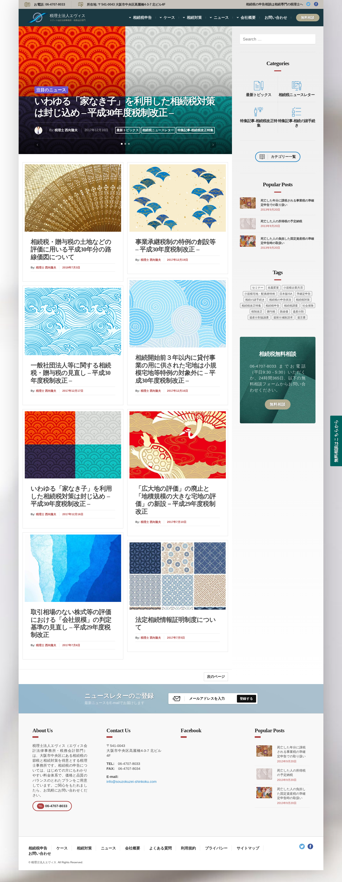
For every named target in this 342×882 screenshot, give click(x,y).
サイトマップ (248, 848)
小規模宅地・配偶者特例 (259, 293)
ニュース (221, 17)
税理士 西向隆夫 (66, 130)
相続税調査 (291, 305)
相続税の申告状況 (280, 299)
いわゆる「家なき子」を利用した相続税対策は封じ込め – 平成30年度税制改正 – (124, 107)
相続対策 (194, 17)
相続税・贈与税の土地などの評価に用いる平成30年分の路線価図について (71, 249)
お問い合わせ (276, 17)
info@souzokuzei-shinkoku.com (131, 782)
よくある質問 (160, 848)
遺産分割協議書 (259, 317)
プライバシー (216, 848)
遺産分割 (298, 311)
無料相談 (307, 18)
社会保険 (308, 305)
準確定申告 (304, 293)
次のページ (216, 677)
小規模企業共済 (293, 287)
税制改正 (256, 311)
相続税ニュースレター (158, 130)
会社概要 (248, 17)
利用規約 (188, 848)
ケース (169, 17)
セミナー (257, 287)
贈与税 (271, 311)
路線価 (284, 311)
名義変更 (273, 287)
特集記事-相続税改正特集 (195, 130)
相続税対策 (303, 299)
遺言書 (301, 317)
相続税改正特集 (251, 305)
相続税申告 (142, 17)
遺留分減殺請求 (283, 317)
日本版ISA (285, 293)
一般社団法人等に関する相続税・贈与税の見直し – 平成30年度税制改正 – (71, 373)
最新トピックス (128, 130)
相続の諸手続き (255, 299)
